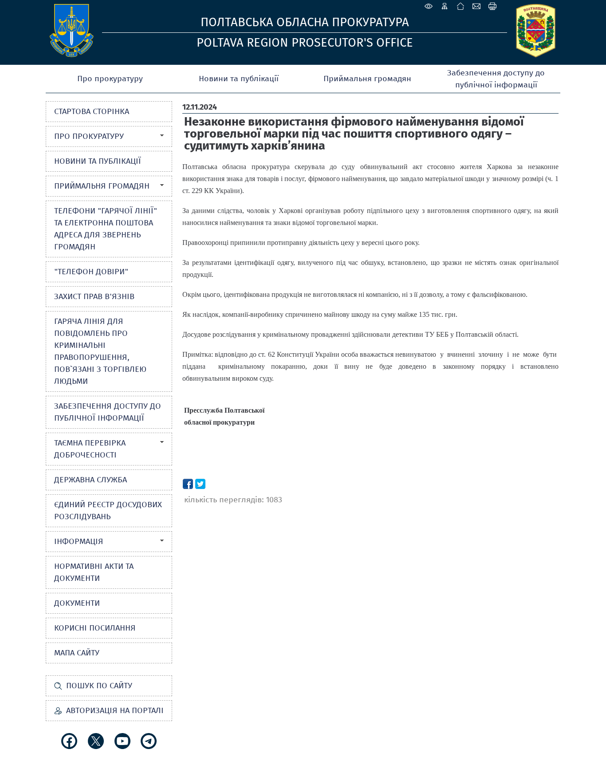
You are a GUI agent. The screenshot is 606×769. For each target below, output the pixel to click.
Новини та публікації (239, 78)
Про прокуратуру (110, 78)
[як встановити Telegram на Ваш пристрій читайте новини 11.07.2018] (149, 741)
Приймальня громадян (367, 78)
